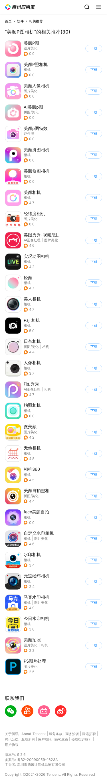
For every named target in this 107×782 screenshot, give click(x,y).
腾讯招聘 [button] (89, 734)
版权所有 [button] (28, 739)
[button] (20, 7)
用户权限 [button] (45, 739)
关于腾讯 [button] (12, 734)
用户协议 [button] (12, 744)
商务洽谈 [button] (72, 734)
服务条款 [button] (55, 734)
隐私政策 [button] (61, 739)
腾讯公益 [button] (12, 739)
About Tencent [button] (33, 734)
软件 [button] (20, 21)
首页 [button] (8, 21)
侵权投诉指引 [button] (81, 739)
